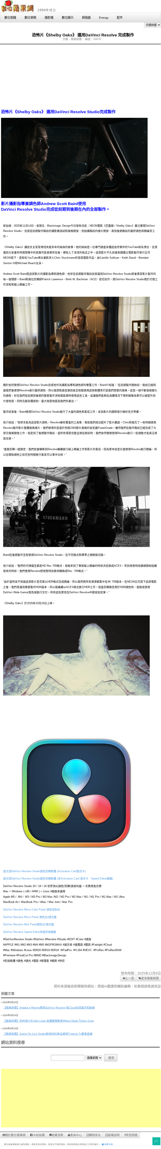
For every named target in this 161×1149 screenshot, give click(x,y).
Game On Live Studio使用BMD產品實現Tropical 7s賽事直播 (55, 1033)
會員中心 (76, 1135)
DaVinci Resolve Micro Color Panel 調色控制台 (31, 909)
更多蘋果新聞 (150, 978)
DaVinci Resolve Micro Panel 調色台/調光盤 (30, 917)
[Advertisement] (80, 77)
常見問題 (132, 1135)
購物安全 (95, 1135)
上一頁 (129, 978)
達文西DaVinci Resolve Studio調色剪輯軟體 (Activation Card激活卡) (44, 871)
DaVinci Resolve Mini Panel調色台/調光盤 (28, 924)
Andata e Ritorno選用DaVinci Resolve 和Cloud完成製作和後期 (57, 1007)
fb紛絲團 (39, 1135)
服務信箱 (108, 1144)
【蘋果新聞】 (11, 1007)
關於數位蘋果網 (15, 1135)
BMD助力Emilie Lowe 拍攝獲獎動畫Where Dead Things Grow (56, 1020)
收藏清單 (57, 1135)
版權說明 (114, 1135)
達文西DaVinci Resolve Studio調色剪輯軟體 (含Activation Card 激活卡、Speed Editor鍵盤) (58, 878)
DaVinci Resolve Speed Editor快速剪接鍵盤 (29, 931)
